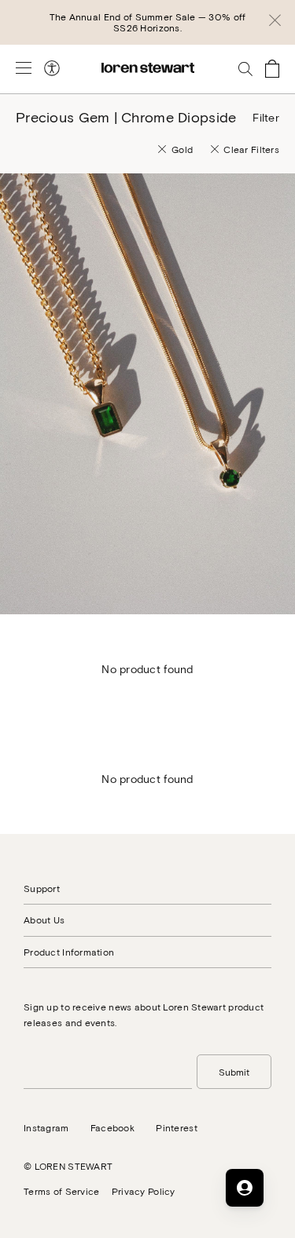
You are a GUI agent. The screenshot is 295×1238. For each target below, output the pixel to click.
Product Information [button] (69, 951)
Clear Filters (251, 149)
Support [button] (42, 888)
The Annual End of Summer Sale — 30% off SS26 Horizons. (148, 22)
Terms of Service (61, 1190)
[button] (275, 23)
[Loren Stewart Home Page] (147, 68)
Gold (182, 149)
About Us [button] (44, 919)
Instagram (46, 1127)
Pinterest (176, 1127)
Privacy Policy (143, 1190)
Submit (234, 1071)
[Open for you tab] (245, 1188)
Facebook (112, 1127)
